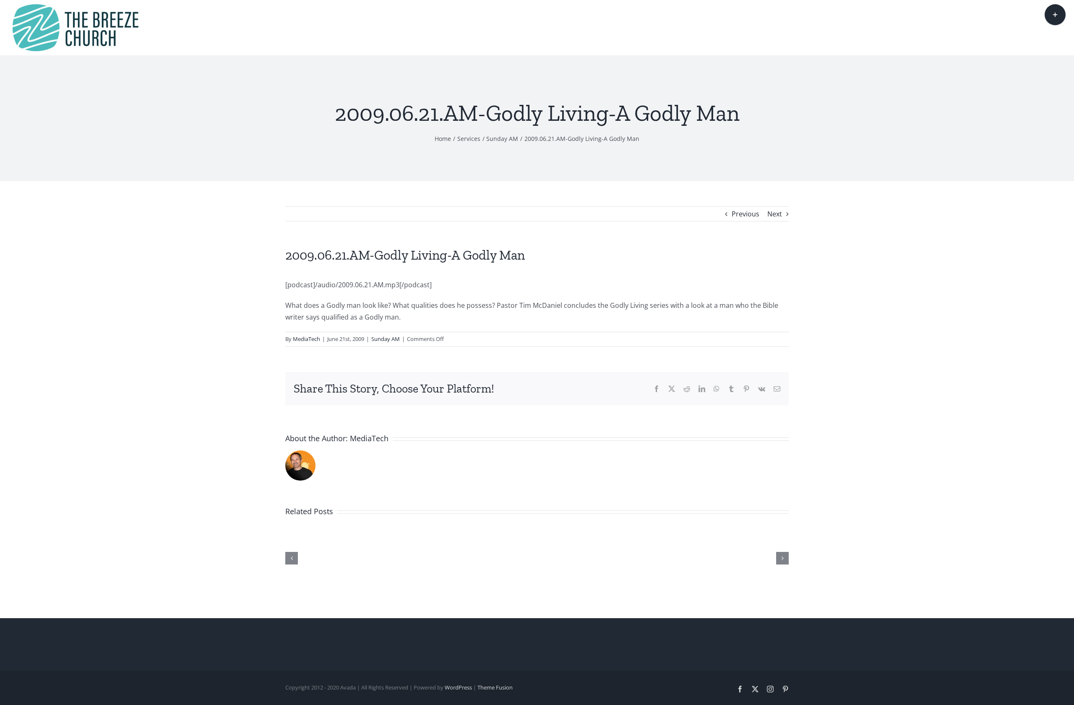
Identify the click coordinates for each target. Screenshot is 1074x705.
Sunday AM (385, 339)
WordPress (458, 687)
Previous (745, 214)
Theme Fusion (495, 687)
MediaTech (306, 339)
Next (774, 214)
